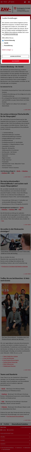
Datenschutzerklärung (11, 34)
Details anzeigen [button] (6, 50)
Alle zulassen (15, 61)
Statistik (6, 43)
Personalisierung (8, 45)
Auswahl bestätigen (15, 56)
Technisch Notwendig (9, 40)
